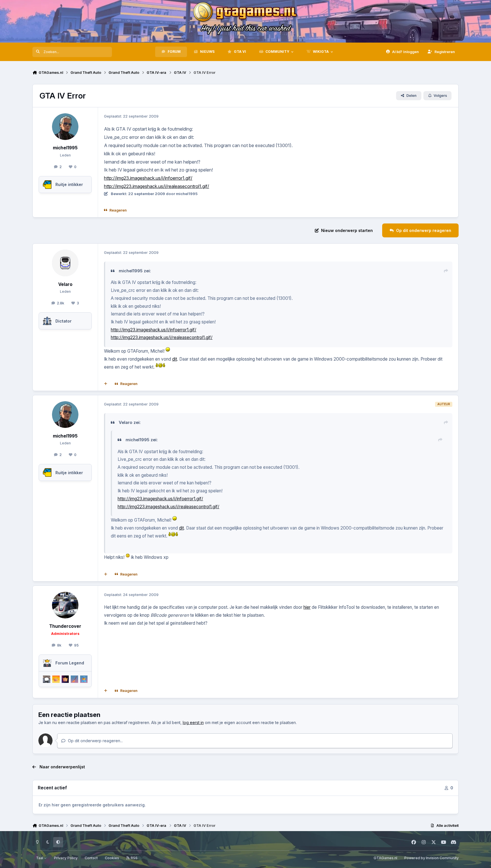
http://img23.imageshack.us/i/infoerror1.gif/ (148, 178)
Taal (40, 858)
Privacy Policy (66, 858)
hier (307, 607)
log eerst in (193, 722)
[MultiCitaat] (105, 383)
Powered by (431, 858)
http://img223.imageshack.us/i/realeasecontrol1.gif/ (156, 186)
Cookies (112, 858)
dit (174, 359)
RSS (134, 858)
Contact (91, 858)
